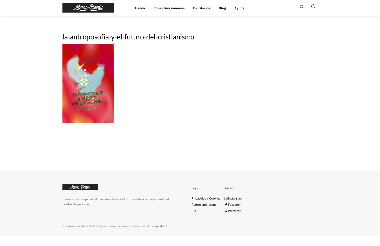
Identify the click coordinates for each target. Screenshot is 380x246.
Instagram (234, 198)
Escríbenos (201, 8)
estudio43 (161, 226)
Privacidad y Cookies (206, 198)
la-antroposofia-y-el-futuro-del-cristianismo (128, 36)
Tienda (140, 8)
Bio (194, 211)
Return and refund (204, 204)
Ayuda (239, 8)
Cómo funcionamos (169, 8)
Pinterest (234, 211)
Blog (222, 8)
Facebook (234, 204)
